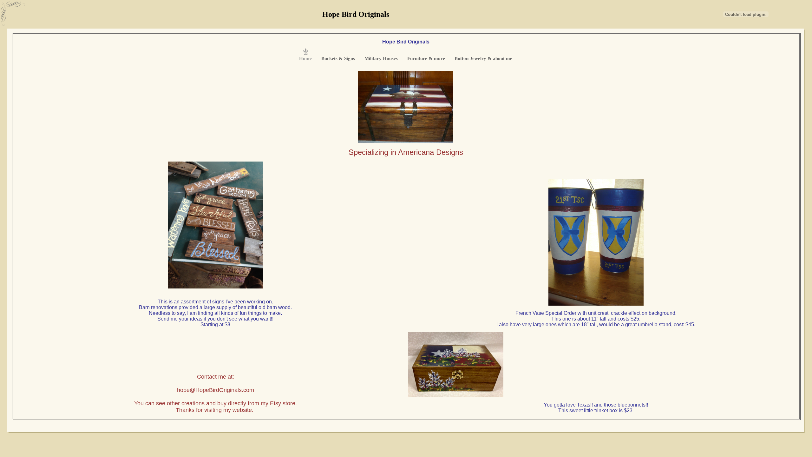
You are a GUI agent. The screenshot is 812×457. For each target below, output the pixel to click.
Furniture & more (426, 58)
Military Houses (381, 58)
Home (305, 58)
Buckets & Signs (338, 58)
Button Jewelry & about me (483, 58)
